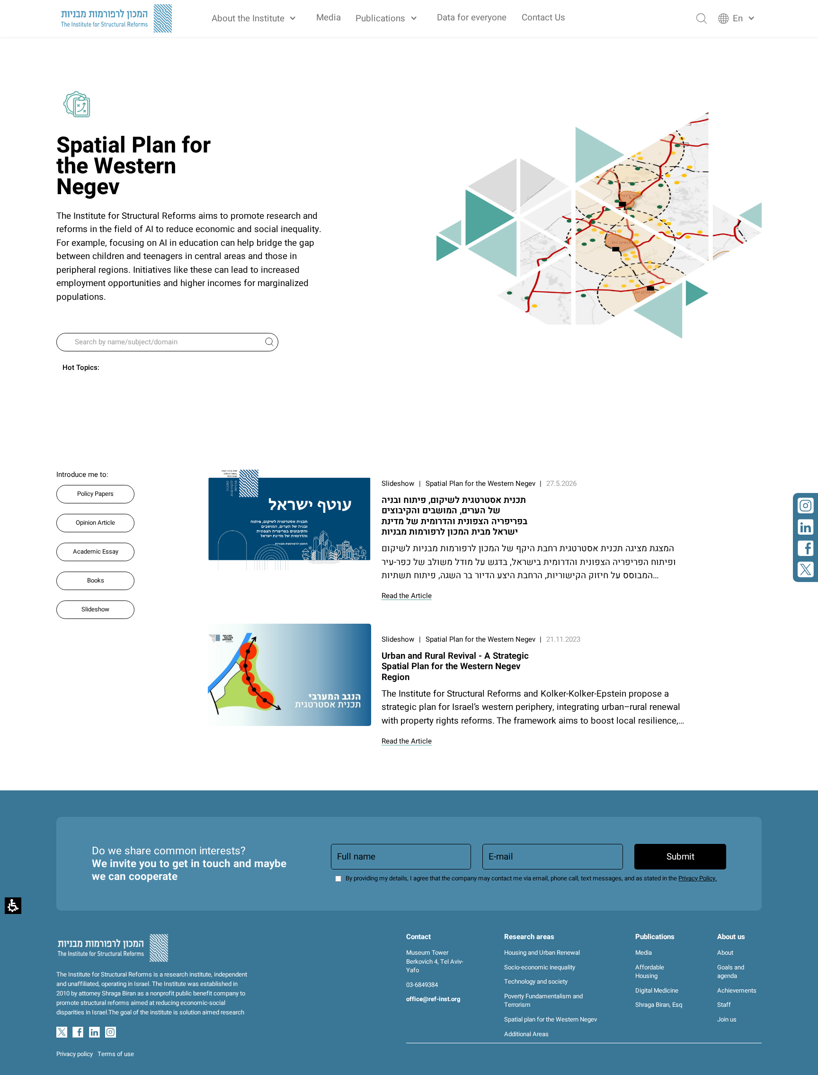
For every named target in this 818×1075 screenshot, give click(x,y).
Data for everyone (472, 17)
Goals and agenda (730, 972)
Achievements (736, 990)
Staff (724, 1005)
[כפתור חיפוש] (701, 18)
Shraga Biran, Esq (658, 1005)
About (725, 953)
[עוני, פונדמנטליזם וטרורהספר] (289, 519)
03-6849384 (422, 985)
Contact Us (543, 17)
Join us (727, 1019)
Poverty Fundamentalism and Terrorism (543, 1001)
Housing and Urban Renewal (542, 953)
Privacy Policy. (697, 878)
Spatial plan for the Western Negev (550, 1019)
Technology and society (536, 981)
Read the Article (407, 596)
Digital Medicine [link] (656, 990)
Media (328, 17)
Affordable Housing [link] (649, 972)
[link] (806, 506)
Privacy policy (74, 1054)
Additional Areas (526, 1034)
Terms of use (116, 1054)
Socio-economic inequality (539, 967)
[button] (256, 19)
